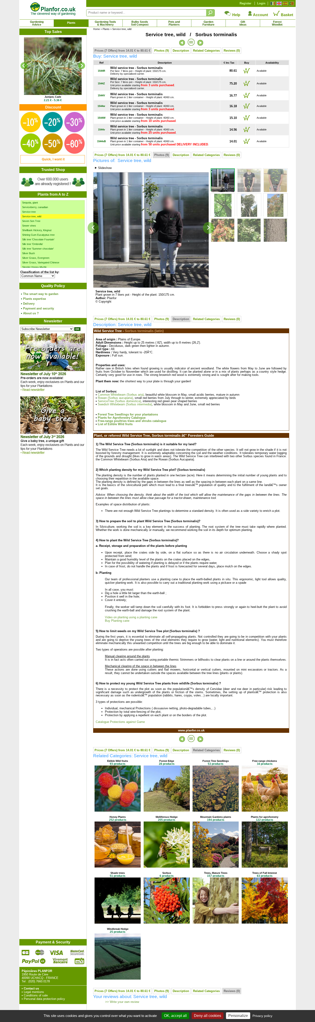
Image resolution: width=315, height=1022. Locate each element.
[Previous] (24, 65)
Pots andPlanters (174, 23)
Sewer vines (29, 225)
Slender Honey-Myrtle (34, 267)
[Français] (272, 3)
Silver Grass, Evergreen (35, 257)
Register (245, 3)
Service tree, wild (31, 216)
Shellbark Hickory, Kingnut (36, 230)
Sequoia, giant (30, 202)
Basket (286, 15)
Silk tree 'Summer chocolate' (38, 248)
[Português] (291, 3)
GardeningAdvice (37, 23)
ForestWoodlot (277, 23)
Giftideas (243, 23)
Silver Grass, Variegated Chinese (40, 262)
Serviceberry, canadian (35, 207)
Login (261, 3)
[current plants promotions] (52, 162)
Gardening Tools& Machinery (105, 23)
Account (260, 15)
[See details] (53, 66)
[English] (278, 3)
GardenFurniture (208, 23)
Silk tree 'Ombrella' (32, 244)
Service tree (29, 211)
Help (235, 15)
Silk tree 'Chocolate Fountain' (38, 239)
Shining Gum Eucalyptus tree (38, 234)
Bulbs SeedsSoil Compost (140, 23)
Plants (71, 22)
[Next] (81, 65)
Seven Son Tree (31, 221)
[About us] (53, 187)
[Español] (285, 3)
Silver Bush (28, 253)
